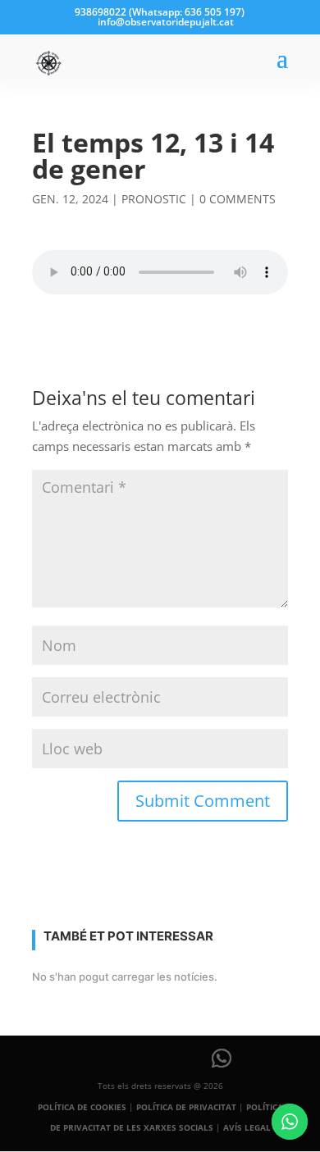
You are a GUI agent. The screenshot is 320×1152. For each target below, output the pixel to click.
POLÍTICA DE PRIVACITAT (186, 1107)
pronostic (153, 199)
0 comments (237, 199)
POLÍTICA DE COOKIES (82, 1107)
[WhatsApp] (221, 1058)
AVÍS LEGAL (247, 1127)
